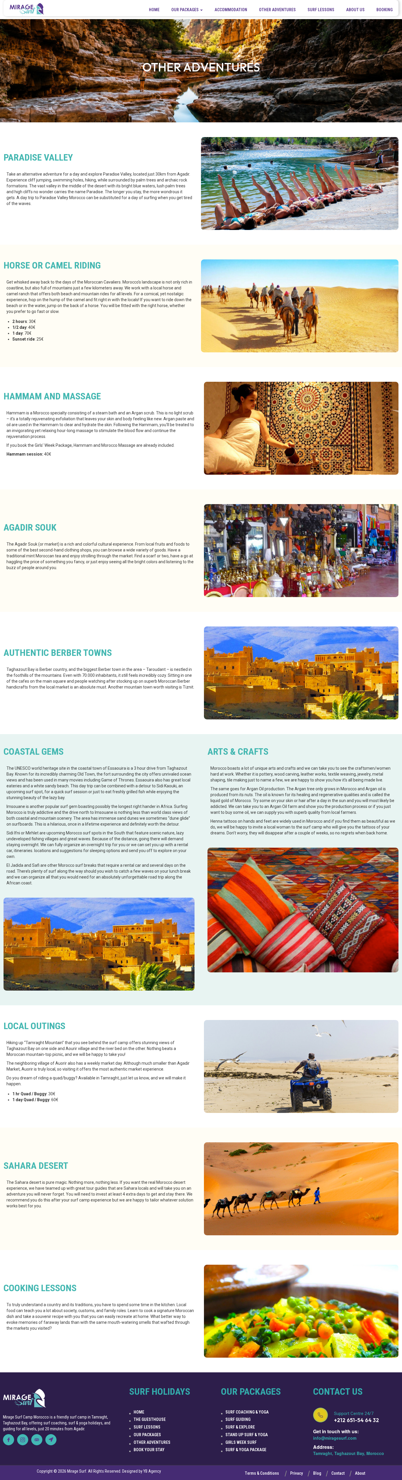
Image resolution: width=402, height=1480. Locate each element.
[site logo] (27, 9)
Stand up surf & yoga (246, 1434)
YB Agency (152, 1471)
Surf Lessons (321, 9)
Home (154, 9)
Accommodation (231, 9)
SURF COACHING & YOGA (247, 1412)
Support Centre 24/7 (353, 1413)
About (360, 1473)
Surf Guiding (237, 1419)
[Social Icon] (8, 1439)
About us (355, 9)
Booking (384, 9)
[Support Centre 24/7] (320, 1415)
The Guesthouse (150, 1419)
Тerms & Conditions (262, 1473)
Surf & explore (240, 1427)
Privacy (296, 1473)
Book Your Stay (149, 1449)
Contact (338, 1473)
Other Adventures (277, 9)
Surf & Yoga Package (245, 1449)
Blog (317, 1473)
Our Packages (147, 1434)
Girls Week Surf (241, 1442)
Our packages (185, 9)
